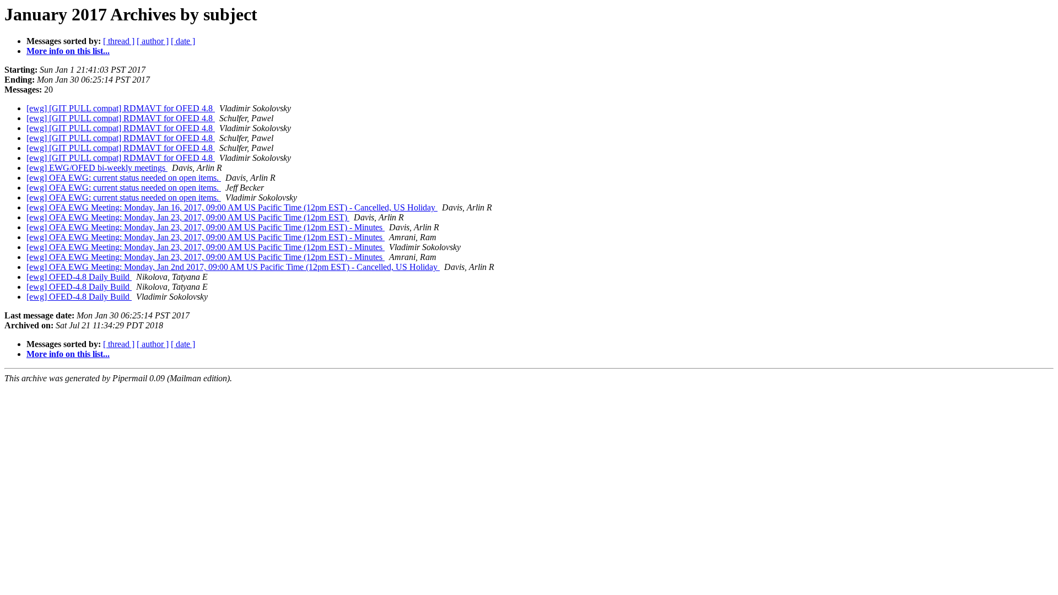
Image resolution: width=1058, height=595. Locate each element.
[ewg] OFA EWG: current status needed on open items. (123, 177)
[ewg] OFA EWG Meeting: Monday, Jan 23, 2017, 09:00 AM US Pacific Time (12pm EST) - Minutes (205, 227)
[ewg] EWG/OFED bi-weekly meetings (97, 167)
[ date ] (183, 41)
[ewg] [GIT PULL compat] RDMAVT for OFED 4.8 (120, 108)
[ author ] (153, 41)
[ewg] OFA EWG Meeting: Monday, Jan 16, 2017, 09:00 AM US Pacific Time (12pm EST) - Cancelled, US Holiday (232, 207)
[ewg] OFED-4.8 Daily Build (79, 277)
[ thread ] (118, 41)
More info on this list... (68, 51)
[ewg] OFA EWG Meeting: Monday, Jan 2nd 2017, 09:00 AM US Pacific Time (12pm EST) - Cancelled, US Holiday (233, 267)
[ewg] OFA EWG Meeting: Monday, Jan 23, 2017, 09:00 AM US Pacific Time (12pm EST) (187, 217)
